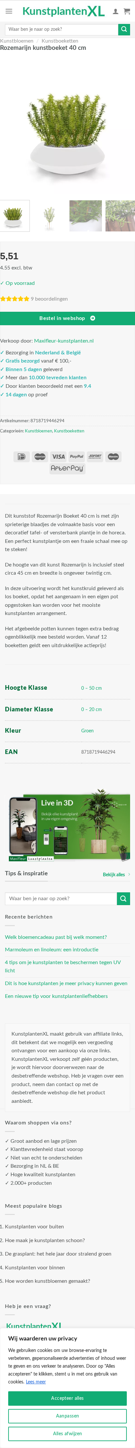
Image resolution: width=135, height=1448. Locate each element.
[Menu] (9, 11)
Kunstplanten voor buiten (34, 1226)
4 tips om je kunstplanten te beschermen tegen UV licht (63, 967)
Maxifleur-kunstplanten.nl (64, 341)
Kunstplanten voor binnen (35, 1267)
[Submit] (124, 30)
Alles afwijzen (67, 1434)
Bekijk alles (114, 874)
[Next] (126, 125)
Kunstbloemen (16, 41)
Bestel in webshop (62, 318)
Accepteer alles (67, 1398)
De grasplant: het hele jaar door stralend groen (58, 1254)
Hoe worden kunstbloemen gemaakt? (47, 1281)
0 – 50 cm (91, 688)
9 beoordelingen (49, 299)
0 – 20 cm (91, 709)
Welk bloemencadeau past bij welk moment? (56, 937)
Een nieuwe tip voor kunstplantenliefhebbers (56, 996)
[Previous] (9, 125)
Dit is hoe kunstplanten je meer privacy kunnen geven (66, 983)
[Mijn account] (115, 11)
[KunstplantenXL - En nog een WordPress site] (64, 11)
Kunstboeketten (60, 41)
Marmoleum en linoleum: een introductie (51, 949)
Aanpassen (67, 1416)
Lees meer (36, 1382)
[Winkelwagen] (127, 11)
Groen (87, 730)
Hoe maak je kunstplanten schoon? (45, 1240)
